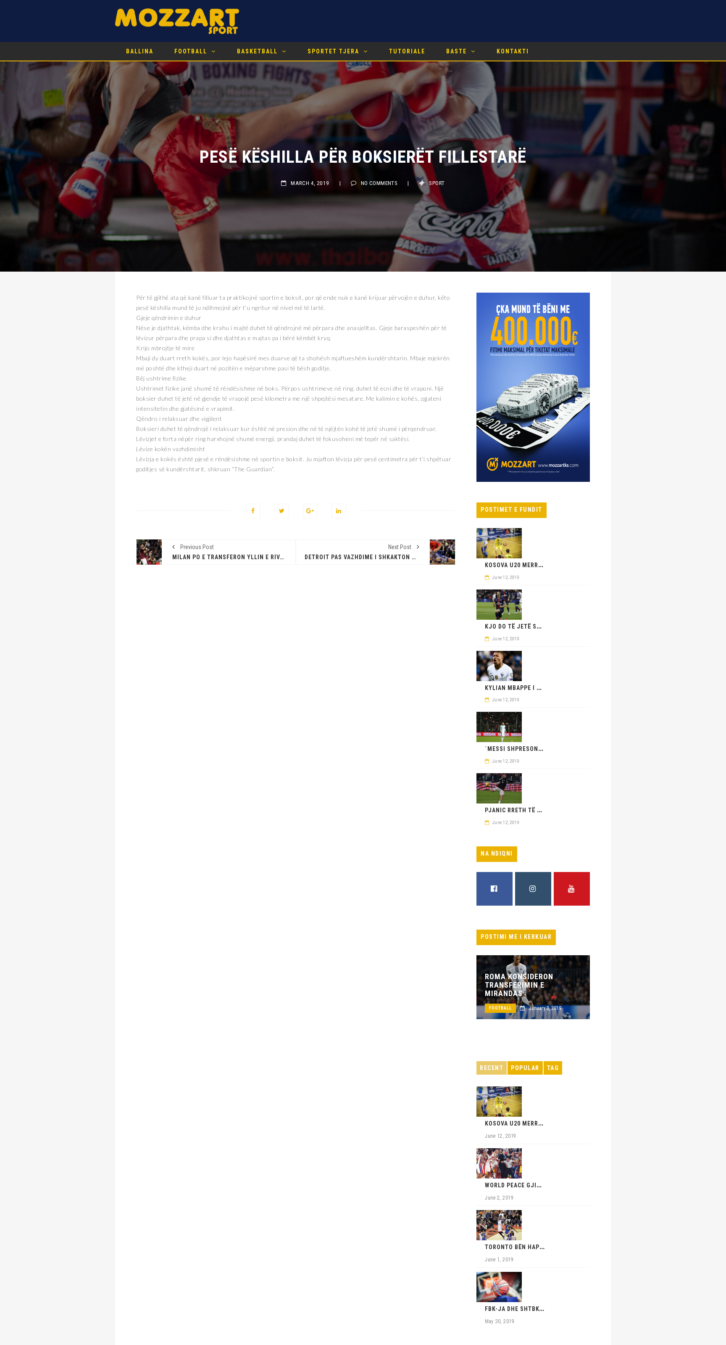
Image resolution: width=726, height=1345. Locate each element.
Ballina (139, 51)
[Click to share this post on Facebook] (253, 511)
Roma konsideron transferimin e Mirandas (519, 985)
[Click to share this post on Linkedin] (338, 511)
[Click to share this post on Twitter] (281, 511)
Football (190, 51)
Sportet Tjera (333, 51)
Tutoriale (407, 51)
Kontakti (513, 51)
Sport (437, 183)
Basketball (257, 51)
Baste (456, 51)
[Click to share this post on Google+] (310, 511)
